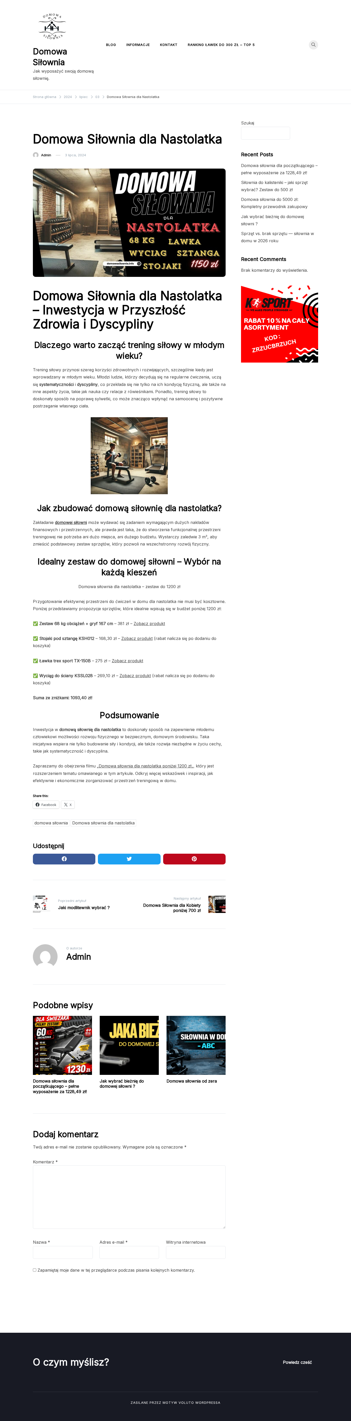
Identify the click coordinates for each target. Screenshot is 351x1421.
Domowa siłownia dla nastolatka (103, 822)
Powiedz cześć (297, 1362)
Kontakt (169, 45)
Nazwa (41, 1242)
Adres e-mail (113, 1242)
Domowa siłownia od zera (192, 1081)
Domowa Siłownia (50, 123)
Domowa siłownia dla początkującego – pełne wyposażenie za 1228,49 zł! (60, 1086)
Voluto (186, 1402)
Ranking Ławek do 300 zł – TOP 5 (221, 45)
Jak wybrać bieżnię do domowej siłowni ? (122, 1083)
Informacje (138, 45)
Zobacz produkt (149, 623)
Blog (111, 45)
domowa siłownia (51, 822)
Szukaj (247, 122)
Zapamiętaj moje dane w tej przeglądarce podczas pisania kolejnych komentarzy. (116, 1270)
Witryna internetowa (186, 1242)
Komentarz (45, 1161)
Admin (46, 155)
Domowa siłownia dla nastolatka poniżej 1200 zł (145, 765)
